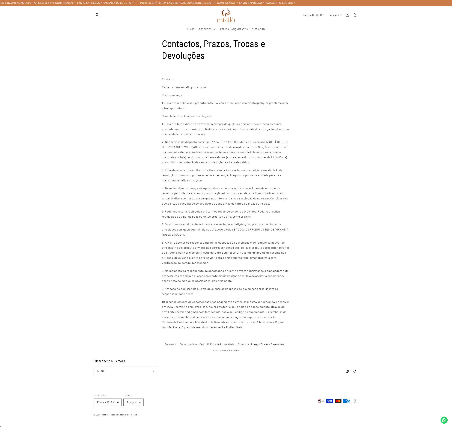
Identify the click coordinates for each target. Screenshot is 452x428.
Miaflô (105, 415)
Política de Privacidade (220, 344)
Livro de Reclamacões (226, 350)
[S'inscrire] (153, 371)
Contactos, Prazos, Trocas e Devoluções (261, 344)
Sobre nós (171, 344)
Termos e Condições (192, 344)
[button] (97, 15)
